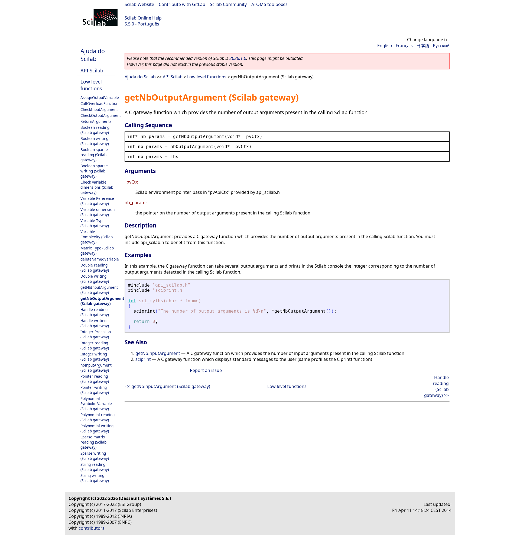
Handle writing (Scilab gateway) (94, 323)
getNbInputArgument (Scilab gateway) (99, 290)
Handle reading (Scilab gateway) (94, 312)
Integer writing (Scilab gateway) (94, 356)
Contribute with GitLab (182, 4)
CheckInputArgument (99, 109)
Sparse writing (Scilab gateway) (94, 456)
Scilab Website (139, 4)
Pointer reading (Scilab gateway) (94, 379)
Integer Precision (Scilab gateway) (95, 334)
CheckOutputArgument (100, 115)
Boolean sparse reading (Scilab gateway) (94, 154)
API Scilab (91, 70)
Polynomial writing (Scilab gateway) (96, 428)
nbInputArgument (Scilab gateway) (96, 367)
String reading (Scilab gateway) (94, 467)
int (132, 300)
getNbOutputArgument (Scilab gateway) (102, 301)
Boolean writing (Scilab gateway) (94, 141)
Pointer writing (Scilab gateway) (94, 390)
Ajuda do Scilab (92, 55)
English (384, 46)
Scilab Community (228, 4)
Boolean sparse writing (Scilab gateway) (94, 171)
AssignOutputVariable (99, 97)
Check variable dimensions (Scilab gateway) (96, 187)
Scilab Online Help (143, 18)
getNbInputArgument (157, 353)
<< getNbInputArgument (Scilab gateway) (167, 386)
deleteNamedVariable (99, 259)
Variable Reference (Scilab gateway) (97, 201)
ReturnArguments (96, 121)
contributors (92, 528)
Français (404, 46)
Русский (441, 46)
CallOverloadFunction (99, 103)
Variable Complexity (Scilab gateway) (96, 237)
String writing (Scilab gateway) (94, 478)
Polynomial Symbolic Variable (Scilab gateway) (96, 403)
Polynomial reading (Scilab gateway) (97, 417)
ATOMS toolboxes (269, 4)
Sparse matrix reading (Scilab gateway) (93, 442)
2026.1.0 (237, 58)
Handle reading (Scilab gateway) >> (436, 386)
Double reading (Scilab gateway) (94, 267)
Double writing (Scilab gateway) (94, 279)
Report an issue (206, 370)
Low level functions (91, 85)
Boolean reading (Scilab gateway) (94, 130)
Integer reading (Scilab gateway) (94, 345)
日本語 (422, 46)
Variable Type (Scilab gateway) (94, 223)
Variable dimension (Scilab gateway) (97, 212)
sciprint (143, 359)
